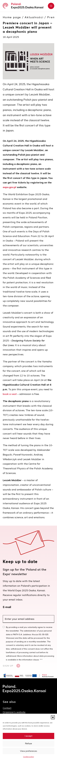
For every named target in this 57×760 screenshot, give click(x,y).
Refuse (28, 743)
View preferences (28, 751)
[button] (52, 717)
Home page (12, 17)
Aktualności (34, 17)
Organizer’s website (14, 712)
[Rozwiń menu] (51, 6)
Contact (7, 708)
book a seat (10, 394)
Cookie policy (28, 757)
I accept (28, 736)
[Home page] (23, 6)
